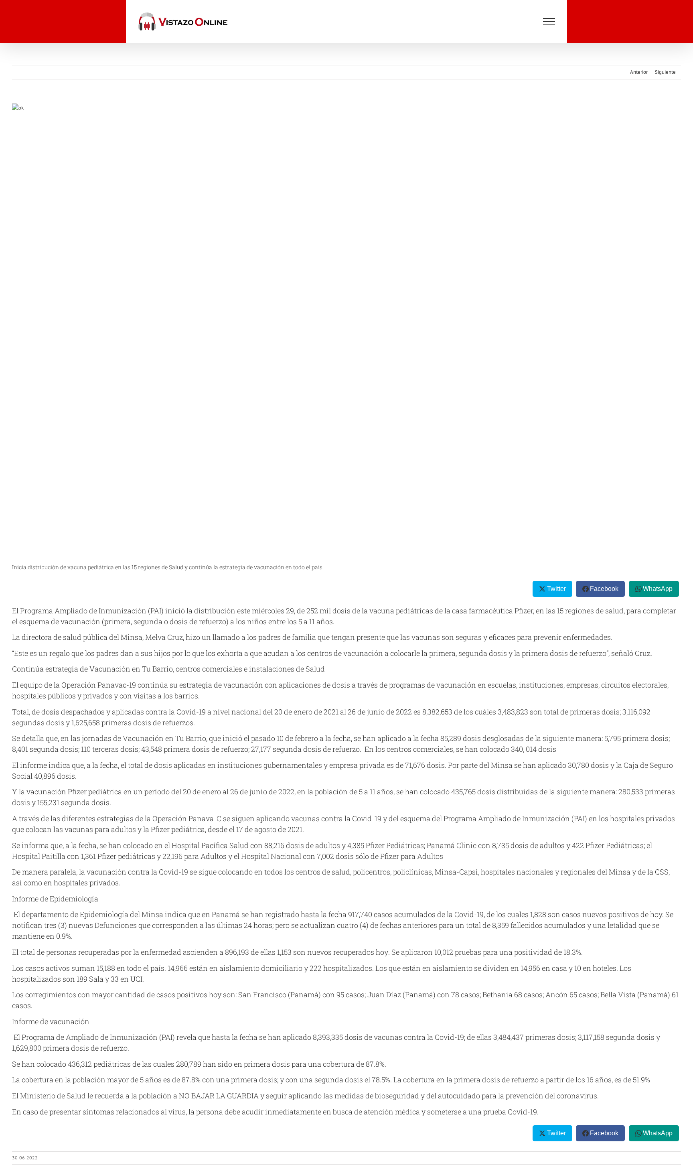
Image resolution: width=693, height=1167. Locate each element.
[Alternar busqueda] (523, 21)
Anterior (639, 72)
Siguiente (665, 72)
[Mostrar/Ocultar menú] (549, 21)
